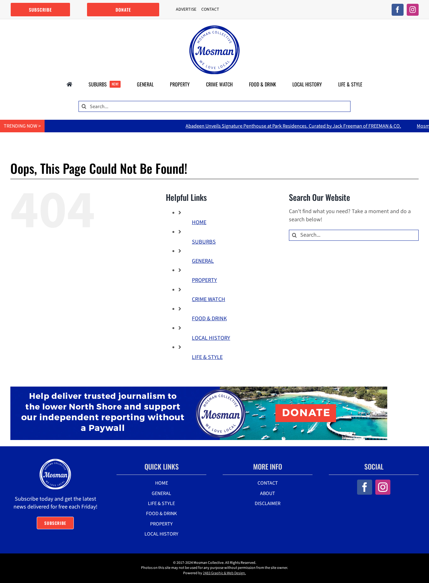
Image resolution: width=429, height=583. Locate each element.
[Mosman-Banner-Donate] (198, 389)
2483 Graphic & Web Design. (224, 573)
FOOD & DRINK (209, 318)
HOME (199, 222)
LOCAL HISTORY (211, 338)
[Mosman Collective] (214, 28)
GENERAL (203, 261)
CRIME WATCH (208, 299)
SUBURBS (204, 242)
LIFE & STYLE (207, 357)
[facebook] (398, 10)
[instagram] (413, 10)
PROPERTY (204, 280)
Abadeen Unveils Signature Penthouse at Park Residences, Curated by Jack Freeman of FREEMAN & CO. (274, 126)
